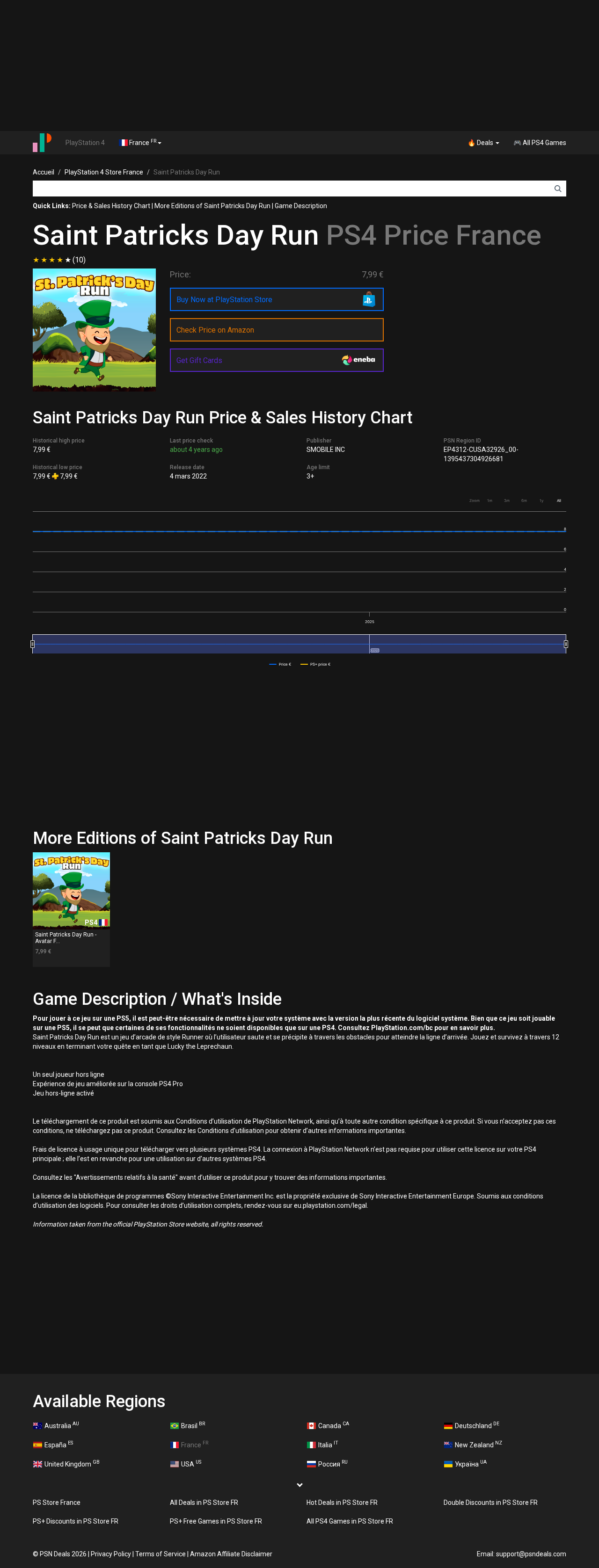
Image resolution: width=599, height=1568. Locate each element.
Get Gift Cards (199, 360)
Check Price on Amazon (215, 330)
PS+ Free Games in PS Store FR (216, 1521)
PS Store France (56, 1502)
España (58, 1444)
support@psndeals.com (531, 1554)
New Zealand (478, 1444)
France (142, 142)
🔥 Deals (481, 142)
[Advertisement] (299, 65)
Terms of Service (160, 1554)
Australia (61, 1425)
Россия (333, 1463)
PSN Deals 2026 (63, 1554)
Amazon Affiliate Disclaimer (231, 1554)
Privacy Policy (111, 1554)
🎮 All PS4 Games (539, 142)
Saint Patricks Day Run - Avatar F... (65, 937)
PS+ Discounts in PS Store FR (75, 1521)
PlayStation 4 (85, 142)
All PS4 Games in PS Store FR (350, 1521)
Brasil (193, 1425)
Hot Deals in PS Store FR (342, 1502)
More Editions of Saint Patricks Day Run (212, 206)
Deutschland (477, 1425)
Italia (328, 1444)
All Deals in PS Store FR (204, 1502)
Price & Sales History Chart (111, 206)
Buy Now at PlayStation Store (224, 299)
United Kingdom (72, 1463)
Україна (471, 1463)
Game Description (301, 206)
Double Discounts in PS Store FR (491, 1502)
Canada (333, 1425)
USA (191, 1463)
